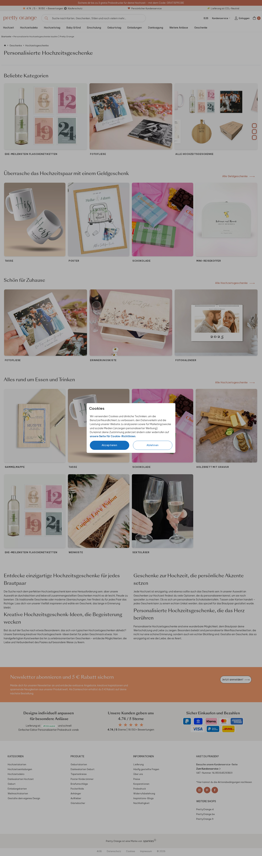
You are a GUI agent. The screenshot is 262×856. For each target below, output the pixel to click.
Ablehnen (153, 445)
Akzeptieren (109, 445)
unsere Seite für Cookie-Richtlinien (112, 436)
